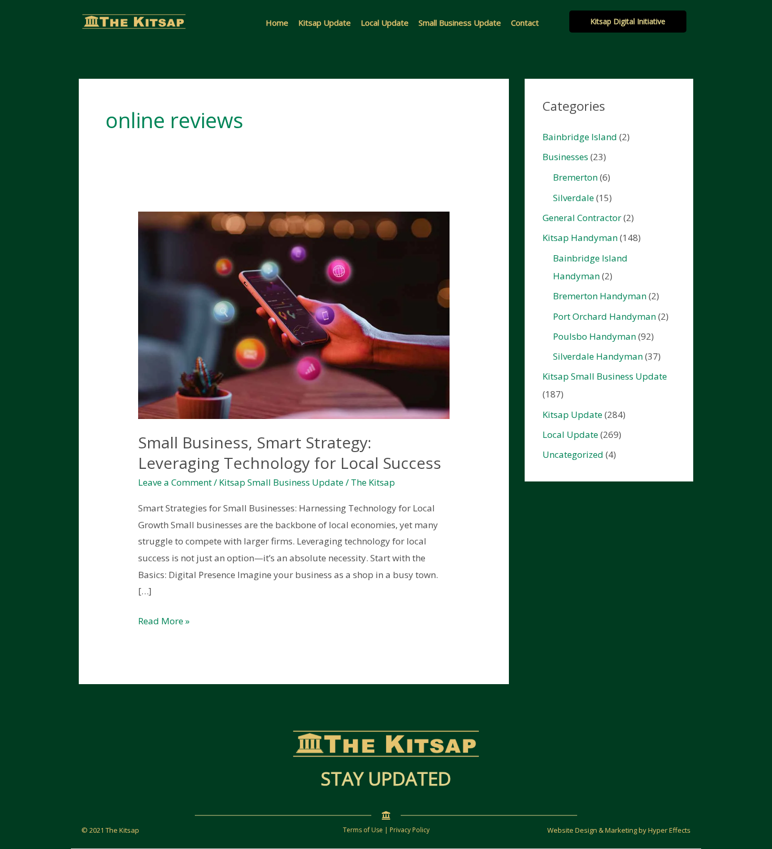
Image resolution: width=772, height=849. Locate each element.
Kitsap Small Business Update (281, 482)
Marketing (621, 830)
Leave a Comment (175, 482)
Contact (525, 22)
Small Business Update (460, 22)
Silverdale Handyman (598, 356)
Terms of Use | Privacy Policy (386, 829)
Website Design (572, 830)
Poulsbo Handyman (594, 336)
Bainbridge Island (580, 137)
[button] (627, 22)
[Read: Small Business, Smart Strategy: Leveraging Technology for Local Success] (293, 314)
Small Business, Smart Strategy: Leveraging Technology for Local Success (289, 453)
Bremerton (575, 177)
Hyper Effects (669, 830)
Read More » (164, 622)
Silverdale (573, 198)
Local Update (385, 22)
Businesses (565, 157)
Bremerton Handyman (599, 296)
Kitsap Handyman (580, 238)
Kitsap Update (324, 22)
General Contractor (582, 218)
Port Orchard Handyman (604, 316)
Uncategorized (573, 454)
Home (277, 22)
